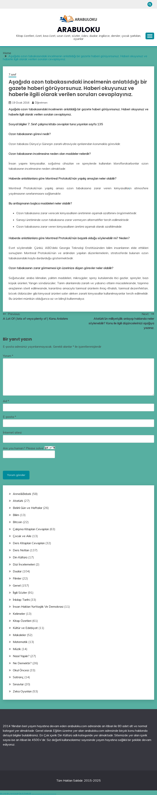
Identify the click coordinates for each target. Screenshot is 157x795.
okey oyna (3, 793)
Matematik (20, 642)
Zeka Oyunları (22, 691)
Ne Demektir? (22, 663)
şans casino (48, 793)
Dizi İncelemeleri (24, 564)
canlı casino (36, 793)
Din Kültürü (20, 557)
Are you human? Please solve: (24, 448)
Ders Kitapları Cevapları (29, 543)
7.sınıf (12, 74)
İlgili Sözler (20, 592)
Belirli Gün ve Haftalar (27, 508)
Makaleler (19, 635)
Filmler (17, 578)
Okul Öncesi (21, 670)
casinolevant (44, 793)
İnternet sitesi (12, 432)
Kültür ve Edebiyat (25, 628)
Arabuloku (78, 30)
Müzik (17, 649)
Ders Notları (21, 550)
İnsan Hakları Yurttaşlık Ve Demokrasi (38, 606)
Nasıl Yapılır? (21, 656)
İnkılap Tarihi (21, 600)
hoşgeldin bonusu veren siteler (40, 793)
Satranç (18, 677)
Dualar (17, 571)
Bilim (16, 515)
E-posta (9, 417)
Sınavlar (18, 684)
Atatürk (18, 501)
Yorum (8, 356)
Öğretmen (41, 102)
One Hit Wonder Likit (25, 793)
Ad (6, 401)
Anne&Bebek (22, 494)
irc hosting (16, 793)
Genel (17, 585)
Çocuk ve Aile (22, 536)
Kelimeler (19, 614)
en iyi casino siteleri (33, 793)
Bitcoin (17, 522)
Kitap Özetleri (22, 621)
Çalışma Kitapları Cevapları (31, 529)
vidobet (50, 793)
